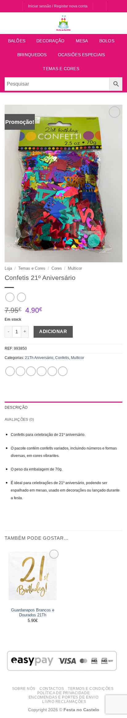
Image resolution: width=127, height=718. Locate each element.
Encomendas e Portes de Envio (63, 697)
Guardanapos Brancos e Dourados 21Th (32, 613)
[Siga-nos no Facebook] (12, 6)
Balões (17, 41)
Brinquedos (32, 55)
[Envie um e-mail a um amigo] (41, 371)
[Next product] (9, 297)
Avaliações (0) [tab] (19, 419)
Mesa (82, 41)
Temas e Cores (61, 68)
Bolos (106, 41)
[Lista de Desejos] (99, 6)
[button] (113, 6)
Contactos (51, 688)
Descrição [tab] (16, 407)
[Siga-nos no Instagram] (17, 6)
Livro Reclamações (64, 701)
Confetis (62, 358)
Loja (8, 268)
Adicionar (53, 331)
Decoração (50, 41)
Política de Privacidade (63, 693)
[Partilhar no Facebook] (20, 371)
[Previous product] (21, 297)
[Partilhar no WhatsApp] (10, 371)
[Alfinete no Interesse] (52, 371)
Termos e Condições (90, 688)
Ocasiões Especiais (81, 55)
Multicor (75, 268)
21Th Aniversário (39, 358)
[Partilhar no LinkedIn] (63, 371)
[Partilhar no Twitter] (31, 371)
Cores (56, 268)
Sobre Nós (23, 688)
